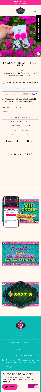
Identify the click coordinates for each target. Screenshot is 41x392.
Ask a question (20, 134)
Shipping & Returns (20, 121)
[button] (20, 73)
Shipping (12, 75)
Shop (20, 336)
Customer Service (20, 342)
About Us (20, 349)
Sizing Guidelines (20, 117)
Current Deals (20, 130)
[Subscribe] (35, 367)
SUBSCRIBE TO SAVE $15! (20, 355)
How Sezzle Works (20, 126)
